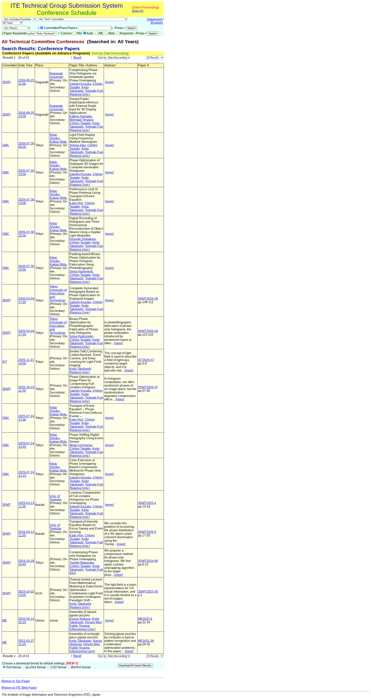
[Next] (77, 57)
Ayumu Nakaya (79, 618)
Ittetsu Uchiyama (80, 445)
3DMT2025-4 (147, 503)
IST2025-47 (146, 360)
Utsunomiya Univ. (82, 629)
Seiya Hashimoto (81, 271)
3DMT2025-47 (148, 387)
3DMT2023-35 (148, 591)
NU (72, 573)
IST (4, 361)
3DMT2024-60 (148, 561)
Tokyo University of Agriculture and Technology (58, 293)
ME (4, 620)
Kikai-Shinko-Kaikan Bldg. (58, 138)
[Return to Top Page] (16, 681)
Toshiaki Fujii (94, 90)
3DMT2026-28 (148, 298)
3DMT (6, 82)
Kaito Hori (76, 203)
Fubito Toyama (79, 625)
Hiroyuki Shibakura (82, 239)
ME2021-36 (146, 640)
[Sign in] (137, 11)
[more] (109, 82)
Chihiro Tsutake (80, 123)
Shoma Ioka (77, 145)
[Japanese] (154, 19)
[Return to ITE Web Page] (19, 687)
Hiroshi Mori (93, 622)
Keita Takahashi (79, 89)
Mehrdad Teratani (81, 119)
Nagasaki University (56, 75)
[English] (157, 22)
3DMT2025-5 (147, 532)
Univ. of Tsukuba (55, 497)
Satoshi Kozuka (80, 83)
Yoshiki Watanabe (81, 562)
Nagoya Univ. (79, 94)
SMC (5, 145)
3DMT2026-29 (148, 331)
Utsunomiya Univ (82, 651)
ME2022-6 (145, 618)
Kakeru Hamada (80, 116)
